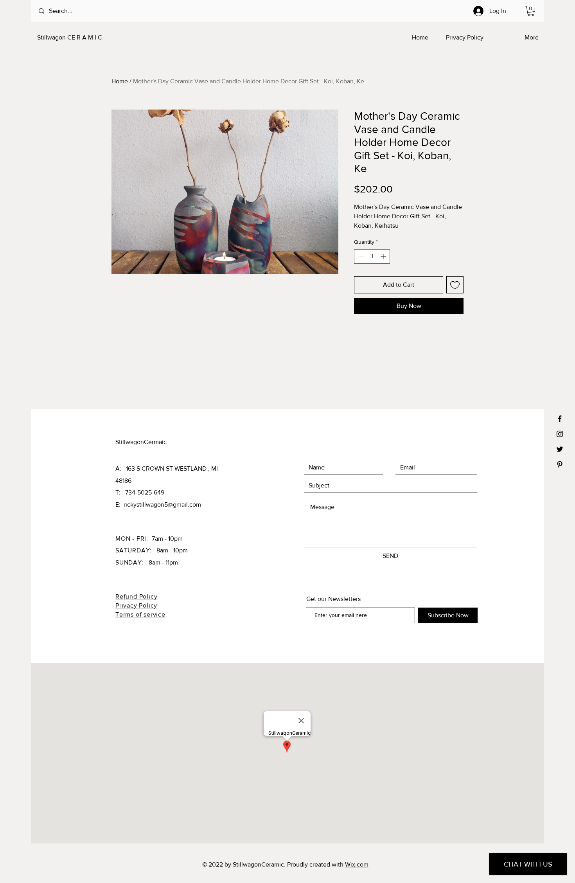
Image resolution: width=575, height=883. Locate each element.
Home (119, 81)
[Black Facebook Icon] (559, 418)
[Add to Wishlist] (455, 284)
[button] (531, 11)
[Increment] (384, 256)
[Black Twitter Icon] (559, 449)
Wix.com (356, 864)
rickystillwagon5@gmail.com (162, 504)
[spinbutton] (372, 256)
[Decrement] (360, 256)
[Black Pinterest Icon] (559, 464)
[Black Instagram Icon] (559, 434)
